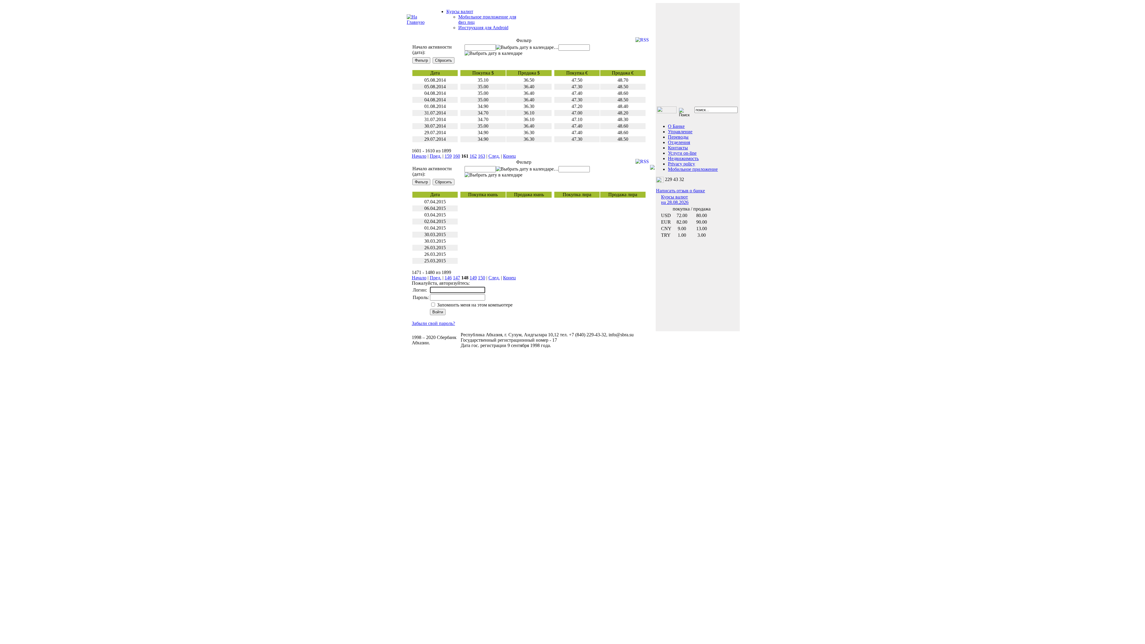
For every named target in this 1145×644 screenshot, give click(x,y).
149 (473, 277)
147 (456, 277)
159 (448, 156)
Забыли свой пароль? (433, 323)
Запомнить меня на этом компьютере (474, 304)
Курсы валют (459, 11)
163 (481, 156)
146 (448, 277)
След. (494, 156)
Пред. (435, 156)
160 (456, 156)
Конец (509, 156)
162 (473, 156)
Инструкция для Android (483, 27)
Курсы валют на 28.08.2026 (674, 199)
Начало (419, 156)
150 (481, 277)
